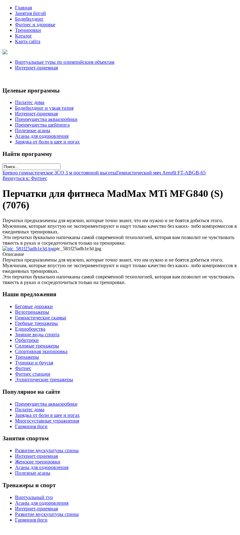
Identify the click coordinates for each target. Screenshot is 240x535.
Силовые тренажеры (37, 345)
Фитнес (23, 368)
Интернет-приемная (36, 67)
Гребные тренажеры (36, 323)
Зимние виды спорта (37, 334)
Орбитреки (27, 340)
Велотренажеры (32, 312)
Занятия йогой (30, 13)
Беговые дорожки (34, 306)
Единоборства (30, 329)
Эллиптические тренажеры (44, 379)
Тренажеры (27, 357)
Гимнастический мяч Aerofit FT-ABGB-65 (161, 172)
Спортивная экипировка (41, 351)
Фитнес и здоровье (35, 24)
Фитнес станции (32, 374)
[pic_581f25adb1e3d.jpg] (28, 248)
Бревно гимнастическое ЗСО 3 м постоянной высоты (59, 172)
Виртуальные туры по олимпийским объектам (64, 62)
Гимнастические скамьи (40, 317)
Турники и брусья (34, 362)
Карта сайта (27, 41)
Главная (23, 7)
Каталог (23, 35)
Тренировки (28, 30)
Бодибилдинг (29, 19)
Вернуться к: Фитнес (24, 178)
